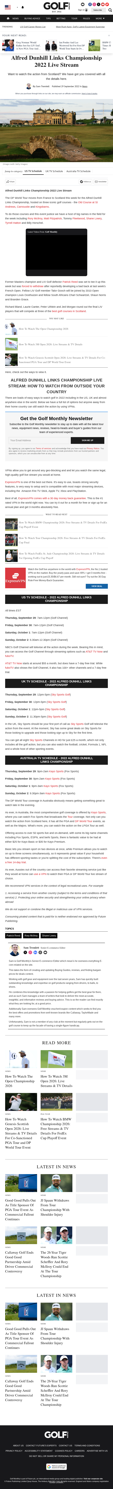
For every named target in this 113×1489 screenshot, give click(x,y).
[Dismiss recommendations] (109, 35)
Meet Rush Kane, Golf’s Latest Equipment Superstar (80, 27)
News (16, 18)
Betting (60, 18)
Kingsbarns (42, 206)
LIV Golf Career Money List (32, 27)
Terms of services (44, 448)
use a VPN (40, 874)
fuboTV (9, 656)
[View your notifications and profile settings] (23, 7)
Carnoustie (23, 206)
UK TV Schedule (54, 171)
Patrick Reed (70, 281)
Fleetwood (79, 218)
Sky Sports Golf (60, 694)
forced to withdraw (32, 286)
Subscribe (97, 10)
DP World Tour (83, 821)
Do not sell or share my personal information (56, 1456)
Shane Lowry (94, 218)
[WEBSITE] (41, 952)
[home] (8, 19)
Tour (74, 18)
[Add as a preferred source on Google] (56, 1466)
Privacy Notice (93, 448)
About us (18, 1445)
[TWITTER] (26, 952)
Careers (79, 1451)
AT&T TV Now (94, 651)
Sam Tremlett (42, 86)
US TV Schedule (33, 171)
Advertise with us (97, 1451)
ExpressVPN (12, 482)
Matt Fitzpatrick (53, 218)
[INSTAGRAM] (31, 952)
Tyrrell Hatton (13, 222)
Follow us (87, 182)
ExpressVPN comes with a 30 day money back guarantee (52, 498)
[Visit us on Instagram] (94, 4)
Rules (86, 18)
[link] (15, 578)
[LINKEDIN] (36, 952)
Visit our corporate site (93, 1479)
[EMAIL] (46, 952)
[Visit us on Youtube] (103, 4)
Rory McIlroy (35, 218)
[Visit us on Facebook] (90, 4)
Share (12, 182)
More (99, 18)
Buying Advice (32, 18)
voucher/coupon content (63, 1009)
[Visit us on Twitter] (98, 4)
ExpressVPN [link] (83, 569)
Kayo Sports (56, 771)
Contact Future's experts (41, 1445)
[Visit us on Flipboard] (107, 4)
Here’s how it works (89, 94)
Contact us (65, 1445)
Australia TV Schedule (78, 171)
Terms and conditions (87, 1445)
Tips (48, 18)
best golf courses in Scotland (69, 311)
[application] (56, 252)
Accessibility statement (39, 1451)
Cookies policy (63, 1451)
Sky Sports (77, 723)
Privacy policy (14, 1451)
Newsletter (102, 182)
